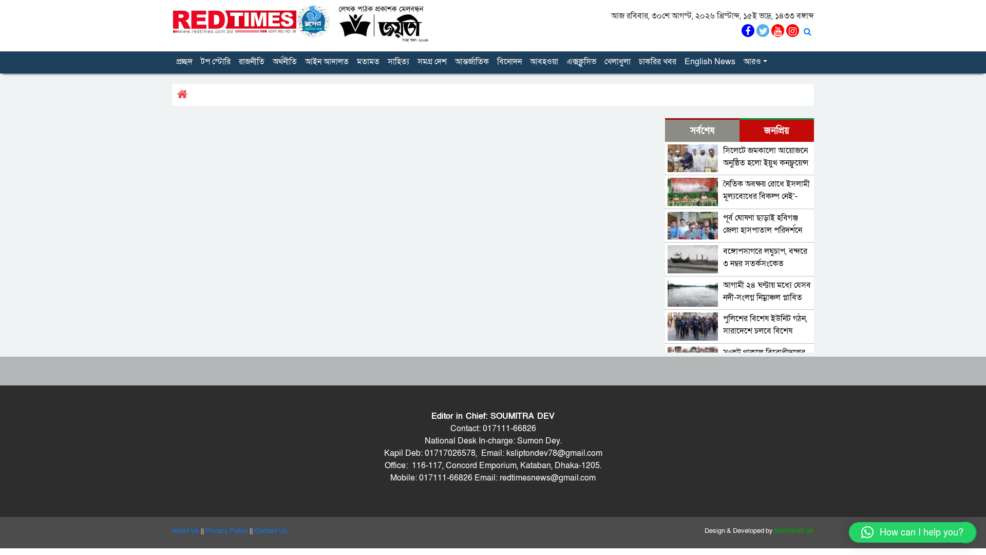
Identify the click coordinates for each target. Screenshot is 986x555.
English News (710, 61)
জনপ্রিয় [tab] (776, 131)
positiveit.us (794, 530)
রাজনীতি (251, 61)
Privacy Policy (226, 530)
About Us (185, 530)
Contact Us (270, 530)
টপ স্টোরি (216, 61)
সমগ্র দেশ (432, 61)
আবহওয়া (544, 61)
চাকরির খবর (657, 61)
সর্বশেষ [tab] (702, 131)
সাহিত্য (398, 61)
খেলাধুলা (617, 61)
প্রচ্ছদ (184, 61)
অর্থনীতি (285, 61)
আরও (752, 61)
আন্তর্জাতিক (472, 61)
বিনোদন (509, 61)
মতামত (368, 61)
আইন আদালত (327, 61)
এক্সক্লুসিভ (581, 61)
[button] (912, 532)
